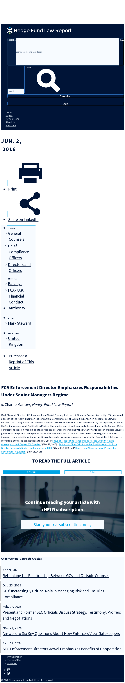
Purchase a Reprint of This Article (21, 362)
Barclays (15, 284)
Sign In (93, 472)
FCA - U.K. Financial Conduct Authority (16, 299)
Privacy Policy (14, 657)
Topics (9, 115)
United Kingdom (16, 341)
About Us (10, 122)
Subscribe (11, 125)
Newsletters (12, 119)
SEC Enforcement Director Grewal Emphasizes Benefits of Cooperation (62, 649)
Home (9, 112)
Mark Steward (19, 323)
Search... (11, 40)
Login (65, 103)
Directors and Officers (19, 268)
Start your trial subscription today (62, 525)
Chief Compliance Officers (18, 252)
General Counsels (16, 236)
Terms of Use (14, 660)
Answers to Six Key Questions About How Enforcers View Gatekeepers (61, 634)
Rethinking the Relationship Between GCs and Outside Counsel (56, 576)
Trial (65, 96)
